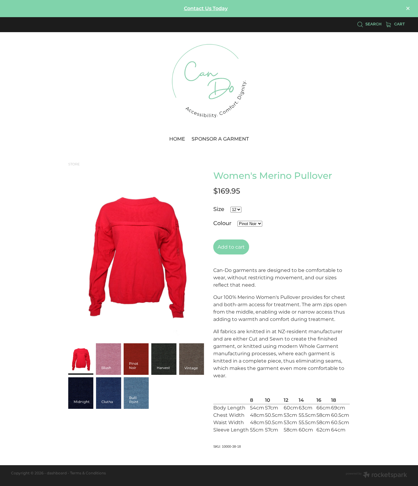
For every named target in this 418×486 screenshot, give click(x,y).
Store (74, 164)
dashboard (57, 473)
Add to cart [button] (231, 247)
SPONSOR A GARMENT (220, 139)
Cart (399, 23)
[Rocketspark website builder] (376, 475)
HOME (177, 139)
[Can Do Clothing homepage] (209, 81)
